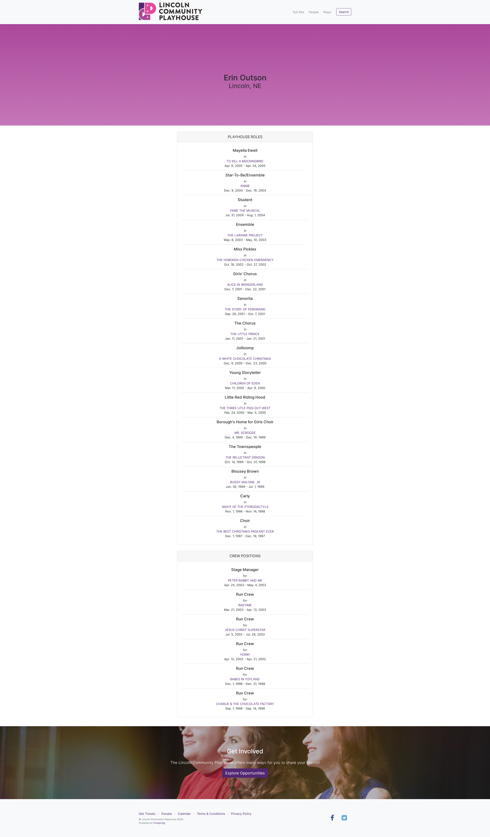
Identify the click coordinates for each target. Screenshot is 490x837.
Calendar (184, 814)
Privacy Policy (241, 814)
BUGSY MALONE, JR (245, 482)
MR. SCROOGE (245, 433)
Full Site (298, 12)
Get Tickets (147, 814)
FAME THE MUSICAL (245, 210)
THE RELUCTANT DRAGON (245, 457)
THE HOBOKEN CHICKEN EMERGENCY (245, 260)
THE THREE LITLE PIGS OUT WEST (245, 408)
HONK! (245, 654)
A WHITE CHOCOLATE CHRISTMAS (245, 359)
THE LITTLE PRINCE (245, 334)
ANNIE (245, 186)
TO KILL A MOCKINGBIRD (245, 161)
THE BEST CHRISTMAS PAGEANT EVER (245, 531)
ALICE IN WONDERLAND (245, 284)
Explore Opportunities (245, 773)
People (314, 12)
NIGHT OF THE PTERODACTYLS (245, 507)
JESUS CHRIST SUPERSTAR (245, 630)
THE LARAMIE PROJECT (245, 235)
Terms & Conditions (211, 814)
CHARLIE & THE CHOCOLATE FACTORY (245, 704)
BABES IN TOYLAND (245, 679)
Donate (166, 814)
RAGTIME (245, 605)
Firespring (159, 823)
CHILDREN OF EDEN (245, 383)
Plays (327, 12)
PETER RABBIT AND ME (245, 580)
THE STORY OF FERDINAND (245, 309)
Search (344, 12)
